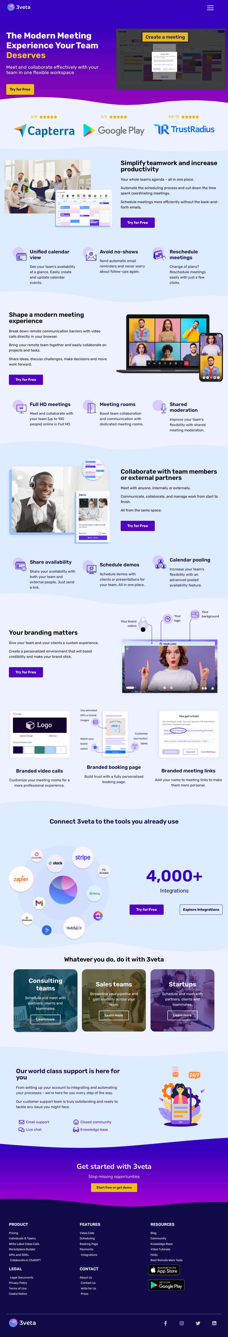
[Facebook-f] (166, 1323)
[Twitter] (198, 1323)
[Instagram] (182, 1323)
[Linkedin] (214, 1323)
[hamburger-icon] (210, 8)
